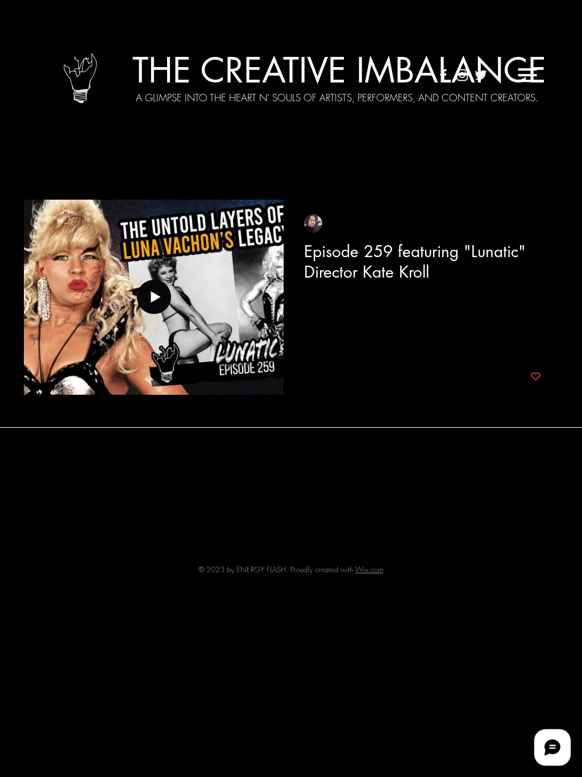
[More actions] (539, 223)
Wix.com (369, 569)
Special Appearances (202, 165)
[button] (527, 75)
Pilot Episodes (372, 165)
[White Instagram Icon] (462, 75)
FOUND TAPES (450, 165)
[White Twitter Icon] (481, 75)
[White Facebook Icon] (443, 75)
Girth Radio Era (295, 165)
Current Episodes (107, 165)
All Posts (38, 165)
